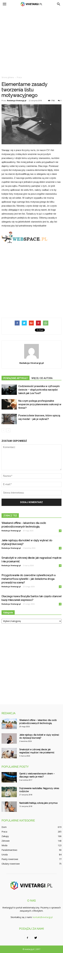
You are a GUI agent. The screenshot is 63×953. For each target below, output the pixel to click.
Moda (4, 845)
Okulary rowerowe (11, 863)
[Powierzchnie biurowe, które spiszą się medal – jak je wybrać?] (9, 419)
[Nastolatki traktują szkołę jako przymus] (9, 806)
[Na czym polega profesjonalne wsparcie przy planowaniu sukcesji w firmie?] (9, 404)
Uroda (5, 854)
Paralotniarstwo (9, 849)
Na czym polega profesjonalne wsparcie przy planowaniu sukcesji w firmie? (39, 404)
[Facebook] (27, 938)
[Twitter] (36, 938)
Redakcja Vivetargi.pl (16, 100)
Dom (4, 827)
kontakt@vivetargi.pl (43, 917)
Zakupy (5, 836)
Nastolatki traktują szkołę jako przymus (38, 803)
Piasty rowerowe (10, 859)
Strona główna (8, 77)
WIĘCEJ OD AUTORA (41, 378)
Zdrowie (6, 840)
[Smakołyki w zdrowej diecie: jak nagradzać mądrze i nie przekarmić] (9, 753)
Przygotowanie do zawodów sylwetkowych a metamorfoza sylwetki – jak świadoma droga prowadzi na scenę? (29, 579)
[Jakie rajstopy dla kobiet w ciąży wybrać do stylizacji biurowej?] (9, 738)
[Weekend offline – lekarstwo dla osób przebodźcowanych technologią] (9, 724)
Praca (4, 831)
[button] (58, 4)
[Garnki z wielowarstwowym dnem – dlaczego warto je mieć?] (9, 777)
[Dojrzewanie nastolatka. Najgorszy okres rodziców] (9, 792)
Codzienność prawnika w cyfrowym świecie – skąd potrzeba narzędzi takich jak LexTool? (39, 390)
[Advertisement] (31, 41)
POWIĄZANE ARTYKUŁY (15, 378)
